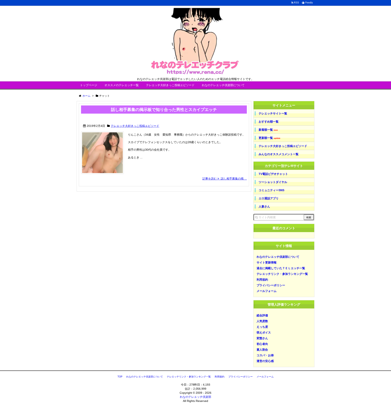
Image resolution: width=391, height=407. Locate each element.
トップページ (88, 85)
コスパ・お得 (265, 355)
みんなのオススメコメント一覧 (279, 154)
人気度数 (262, 321)
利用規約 (262, 279)
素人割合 (262, 349)
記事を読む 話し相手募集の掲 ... (224, 178)
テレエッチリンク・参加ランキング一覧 (282, 273)
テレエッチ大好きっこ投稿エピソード (170, 85)
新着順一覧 (268, 129)
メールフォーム (267, 291)
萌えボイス (264, 332)
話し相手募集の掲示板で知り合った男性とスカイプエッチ (164, 109)
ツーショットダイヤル (273, 182)
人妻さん (264, 206)
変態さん (262, 338)
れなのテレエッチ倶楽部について (223, 85)
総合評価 (262, 315)
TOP (120, 376)
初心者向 (262, 344)
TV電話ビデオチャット (273, 173)
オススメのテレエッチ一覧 (121, 85)
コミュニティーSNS (271, 190)
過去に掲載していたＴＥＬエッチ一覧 (281, 268)
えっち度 (262, 326)
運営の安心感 (265, 361)
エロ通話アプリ (269, 198)
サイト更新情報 (267, 262)
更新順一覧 (269, 137)
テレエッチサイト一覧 (273, 113)
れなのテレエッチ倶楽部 (195, 396)
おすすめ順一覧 (269, 121)
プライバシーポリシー (271, 285)
